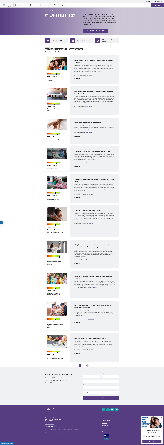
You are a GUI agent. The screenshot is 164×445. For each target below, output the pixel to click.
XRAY (50, 10)
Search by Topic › (81, 40)
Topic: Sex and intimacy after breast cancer (87, 210)
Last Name (104, 373)
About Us (148, 1)
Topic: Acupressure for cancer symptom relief (87, 122)
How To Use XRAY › (58, 40)
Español (159, 1)
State (84, 379)
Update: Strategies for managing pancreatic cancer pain (90, 338)
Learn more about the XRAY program (96, 30)
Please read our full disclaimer (60, 432)
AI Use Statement (106, 420)
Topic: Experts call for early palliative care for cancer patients (92, 151)
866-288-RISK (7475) (50, 424)
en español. (91, 194)
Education (47, 10)
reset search (47, 47)
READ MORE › (77, 78)
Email (84, 384)
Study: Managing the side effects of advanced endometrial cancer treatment (93, 61)
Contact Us (104, 423)
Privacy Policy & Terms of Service (109, 418)
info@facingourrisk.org (50, 426)
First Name (85, 373)
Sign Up (101, 398)
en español (89, 75)
